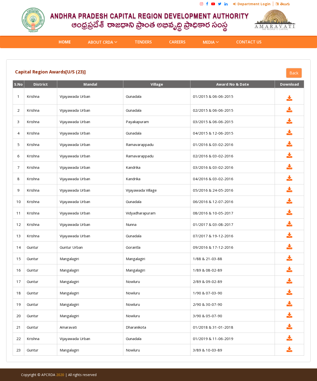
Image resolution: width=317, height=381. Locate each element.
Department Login (254, 3)
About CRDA (101, 42)
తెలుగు (285, 3)
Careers (177, 42)
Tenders (143, 42)
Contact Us (249, 42)
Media (209, 42)
